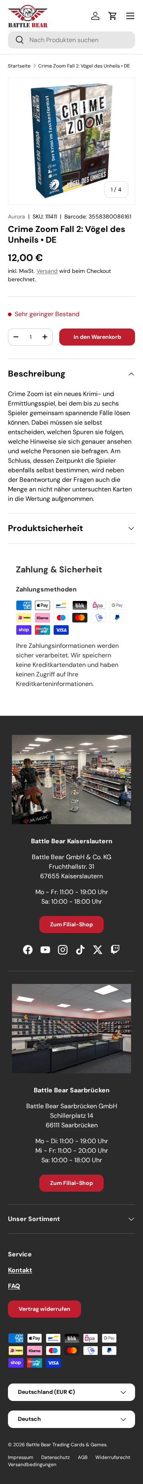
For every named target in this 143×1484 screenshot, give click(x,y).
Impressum (20, 1457)
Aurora (16, 216)
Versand (47, 270)
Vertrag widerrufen (44, 1308)
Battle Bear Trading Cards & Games (66, 1444)
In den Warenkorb (97, 336)
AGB (82, 1457)
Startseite (19, 66)
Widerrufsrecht (112, 1457)
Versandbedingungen (32, 1464)
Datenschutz (55, 1457)
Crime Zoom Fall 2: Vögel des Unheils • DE (84, 66)
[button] (113, 16)
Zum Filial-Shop (71, 924)
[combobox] (71, 39)
